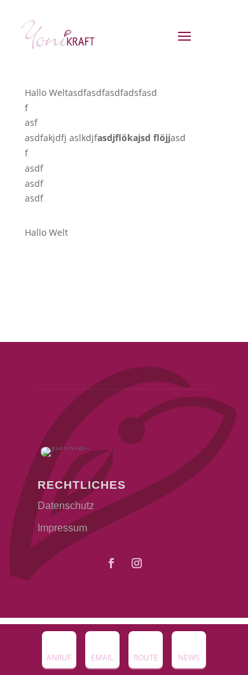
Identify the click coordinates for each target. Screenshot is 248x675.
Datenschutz (66, 505)
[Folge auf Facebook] (111, 563)
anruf (58, 657)
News (189, 657)
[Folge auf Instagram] (137, 563)
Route (146, 657)
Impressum (62, 527)
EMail (102, 657)
